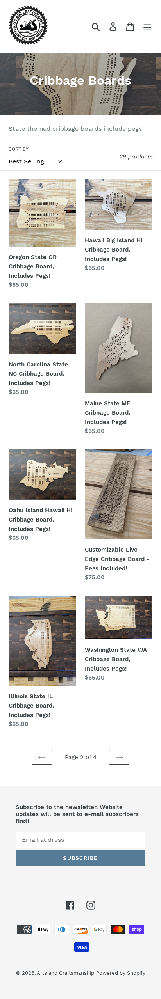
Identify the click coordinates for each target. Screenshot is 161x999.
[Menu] (147, 26)
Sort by (19, 149)
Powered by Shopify (120, 973)
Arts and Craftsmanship (65, 973)
